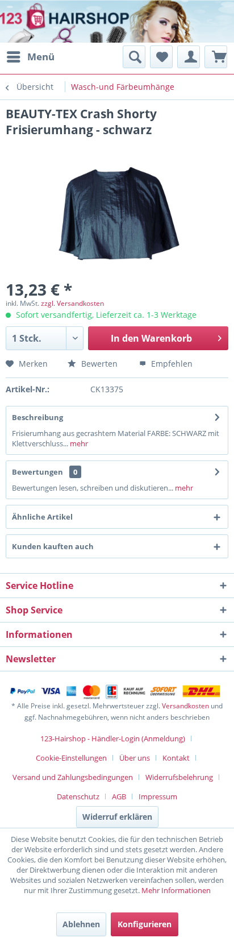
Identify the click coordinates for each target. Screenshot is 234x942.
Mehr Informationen (176, 890)
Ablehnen (81, 924)
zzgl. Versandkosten (72, 303)
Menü (41, 56)
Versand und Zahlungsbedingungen (72, 777)
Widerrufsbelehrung (179, 777)
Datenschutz (78, 796)
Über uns (134, 758)
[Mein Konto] (188, 56)
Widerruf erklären (117, 816)
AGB (119, 796)
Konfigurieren (145, 924)
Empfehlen (171, 363)
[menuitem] (30, 56)
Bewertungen (37, 472)
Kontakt (176, 758)
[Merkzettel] (161, 56)
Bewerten (98, 363)
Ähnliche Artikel (42, 517)
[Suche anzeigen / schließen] (134, 56)
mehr (78, 443)
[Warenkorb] (215, 56)
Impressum (158, 796)
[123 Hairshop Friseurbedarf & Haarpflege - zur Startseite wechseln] (44, 22)
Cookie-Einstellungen (71, 758)
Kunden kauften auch (53, 546)
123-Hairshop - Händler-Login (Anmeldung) (112, 738)
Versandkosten (185, 706)
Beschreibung (37, 417)
